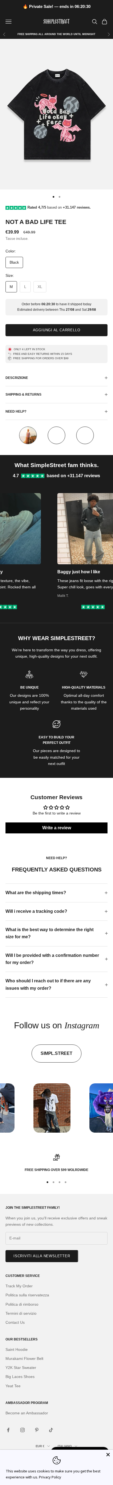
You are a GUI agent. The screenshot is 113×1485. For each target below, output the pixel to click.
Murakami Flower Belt (24, 1358)
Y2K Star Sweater (20, 1367)
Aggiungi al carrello (56, 330)
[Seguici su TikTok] (51, 1430)
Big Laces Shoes (20, 1376)
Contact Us (15, 1322)
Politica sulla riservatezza (27, 1295)
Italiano (65, 1446)
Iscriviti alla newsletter (41, 1256)
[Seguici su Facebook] (8, 1430)
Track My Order (19, 1286)
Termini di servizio (20, 1313)
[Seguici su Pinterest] (36, 1430)
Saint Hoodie (16, 1349)
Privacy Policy (50, 1477)
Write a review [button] (56, 827)
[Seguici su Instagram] (22, 1430)
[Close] (108, 1454)
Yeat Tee (13, 1386)
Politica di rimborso (21, 1304)
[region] (56, 1163)
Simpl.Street (56, 1053)
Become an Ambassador (26, 1413)
